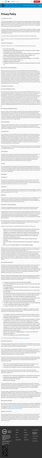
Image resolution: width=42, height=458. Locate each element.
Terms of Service (35, 436)
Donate (37, 1)
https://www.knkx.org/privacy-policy (14, 408)
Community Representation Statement (35, 433)
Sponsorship (26, 439)
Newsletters (26, 434)
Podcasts (25, 432)
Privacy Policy (34, 438)
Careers (25, 437)
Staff (17, 434)
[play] (3, 5)
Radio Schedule (18, 439)
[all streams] (40, 5)
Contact (17, 432)
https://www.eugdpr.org (25, 338)
